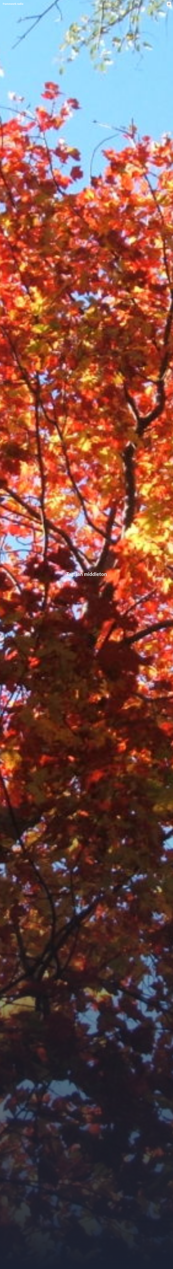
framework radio (13, 3)
